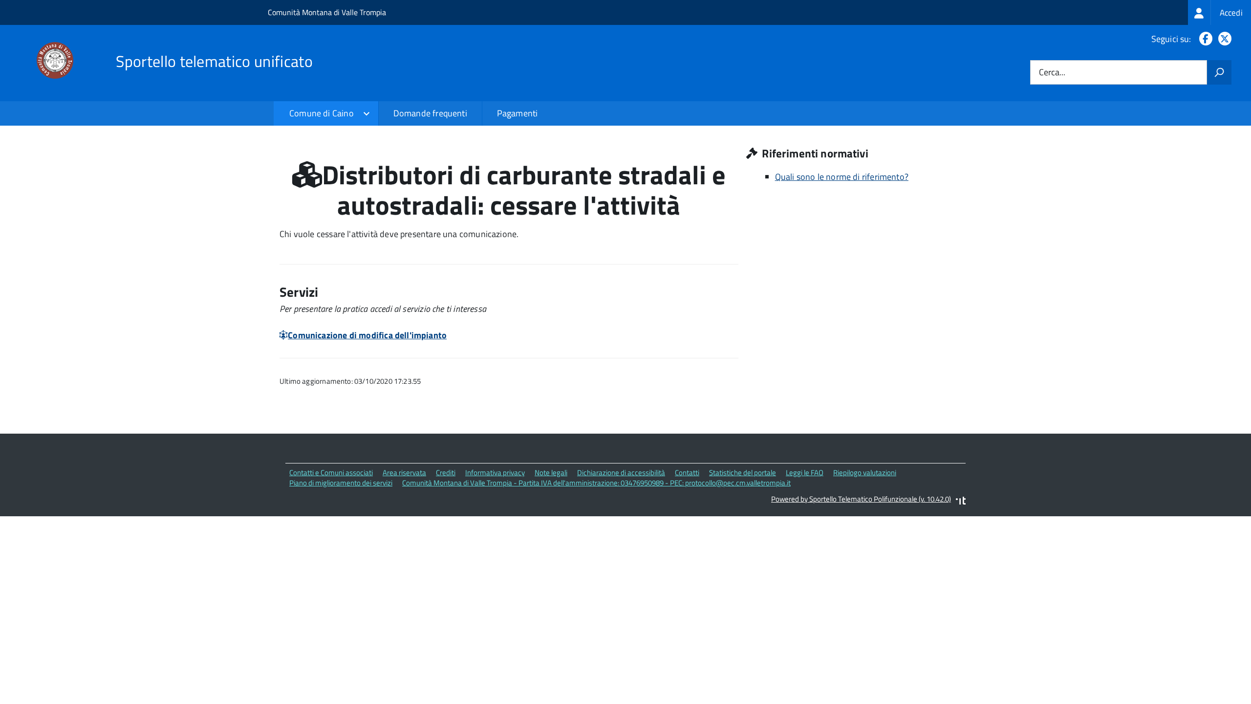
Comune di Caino (321, 113)
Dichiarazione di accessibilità (621, 472)
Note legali (551, 472)
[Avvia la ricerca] (1219, 72)
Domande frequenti (430, 113)
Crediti (445, 472)
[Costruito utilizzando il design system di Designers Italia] (961, 502)
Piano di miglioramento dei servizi (340, 482)
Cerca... (1052, 72)
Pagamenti (517, 113)
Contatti (687, 472)
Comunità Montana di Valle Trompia (327, 12)
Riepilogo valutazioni (864, 472)
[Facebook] (1203, 38)
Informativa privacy (495, 472)
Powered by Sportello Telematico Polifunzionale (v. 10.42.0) (861, 499)
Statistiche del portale (742, 472)
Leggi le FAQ (804, 472)
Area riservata (404, 472)
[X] (1222, 38)
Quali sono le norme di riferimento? (841, 176)
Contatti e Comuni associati (331, 472)
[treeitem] (1219, 12)
